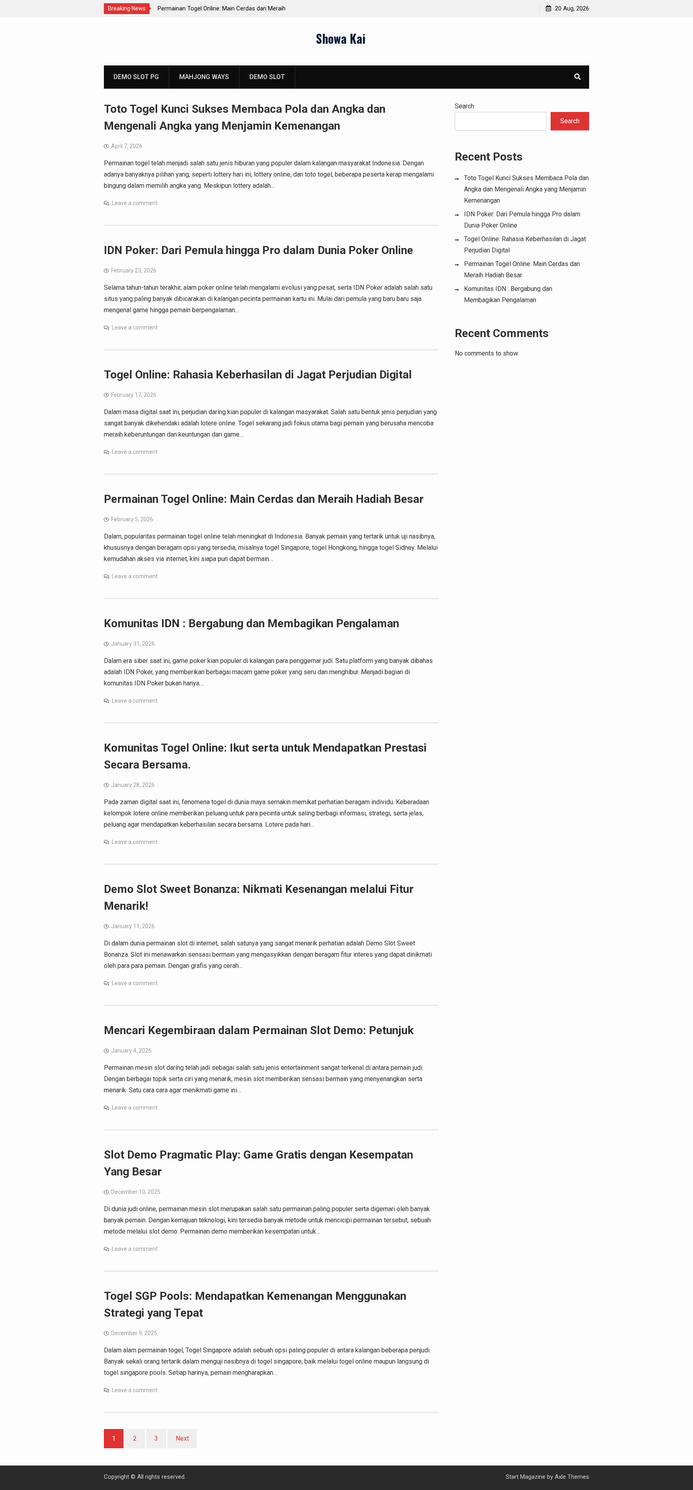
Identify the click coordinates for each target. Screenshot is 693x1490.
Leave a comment (135, 203)
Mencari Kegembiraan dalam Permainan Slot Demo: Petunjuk (258, 1030)
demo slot (267, 77)
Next (182, 1438)
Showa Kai (340, 38)
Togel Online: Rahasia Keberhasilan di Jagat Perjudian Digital (258, 374)
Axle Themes (572, 1476)
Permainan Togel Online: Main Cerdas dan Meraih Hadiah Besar (264, 499)
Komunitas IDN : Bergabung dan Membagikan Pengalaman (251, 623)
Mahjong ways (204, 77)
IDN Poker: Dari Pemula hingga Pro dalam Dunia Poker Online (258, 250)
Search (464, 106)
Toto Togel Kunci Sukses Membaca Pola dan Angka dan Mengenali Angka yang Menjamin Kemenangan (526, 189)
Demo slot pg (136, 77)
